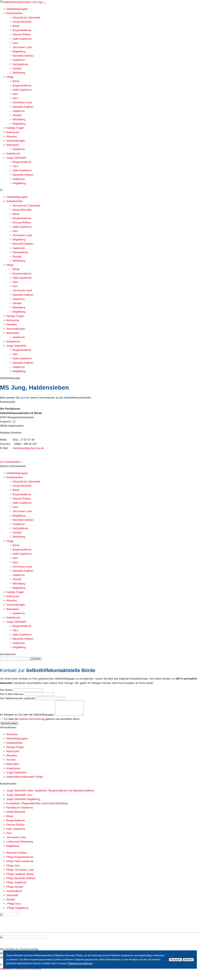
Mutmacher (12, 132)
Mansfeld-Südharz (23, 55)
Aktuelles (11, 136)
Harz (15, 43)
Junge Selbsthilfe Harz (19, 794)
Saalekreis (18, 59)
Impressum (6, 968)
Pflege (10, 76)
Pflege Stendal (14, 886)
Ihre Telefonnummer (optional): (18, 698)
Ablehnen (188, 959)
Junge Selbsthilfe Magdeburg (23, 799)
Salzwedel (12, 895)
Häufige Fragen (15, 127)
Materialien (12, 144)
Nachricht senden (9, 723)
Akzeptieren (175, 959)
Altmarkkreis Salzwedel (26, 17)
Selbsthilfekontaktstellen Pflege (24, 776)
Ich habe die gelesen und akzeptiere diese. (42, 719)
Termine (10, 759)
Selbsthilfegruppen (17, 9)
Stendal (16, 68)
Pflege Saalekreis (16, 882)
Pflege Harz (13, 865)
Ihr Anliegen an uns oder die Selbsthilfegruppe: (27, 714)
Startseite (12, 734)
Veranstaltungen (15, 140)
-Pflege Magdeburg (17, 907)
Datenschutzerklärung (32, 719)
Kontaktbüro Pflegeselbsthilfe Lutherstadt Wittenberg (37, 803)
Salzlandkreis (20, 64)
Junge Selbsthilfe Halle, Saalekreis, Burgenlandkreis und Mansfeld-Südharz (50, 790)
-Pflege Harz (13, 903)
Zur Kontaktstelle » (11, 461)
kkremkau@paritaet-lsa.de (28, 448)
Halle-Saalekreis (22, 38)
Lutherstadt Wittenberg (19, 841)
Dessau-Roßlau (21, 34)
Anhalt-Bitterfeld (21, 21)
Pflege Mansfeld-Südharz (21, 878)
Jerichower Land (22, 47)
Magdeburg (18, 51)
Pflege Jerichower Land (20, 869)
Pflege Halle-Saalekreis (20, 861)
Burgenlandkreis (21, 30)
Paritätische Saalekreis (19, 807)
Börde (15, 26)
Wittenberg (18, 72)
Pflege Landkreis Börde (19, 874)
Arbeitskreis (13, 153)
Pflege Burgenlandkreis (19, 857)
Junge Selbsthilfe (16, 157)
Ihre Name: (6, 689)
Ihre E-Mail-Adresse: (12, 694)
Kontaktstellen (14, 13)
